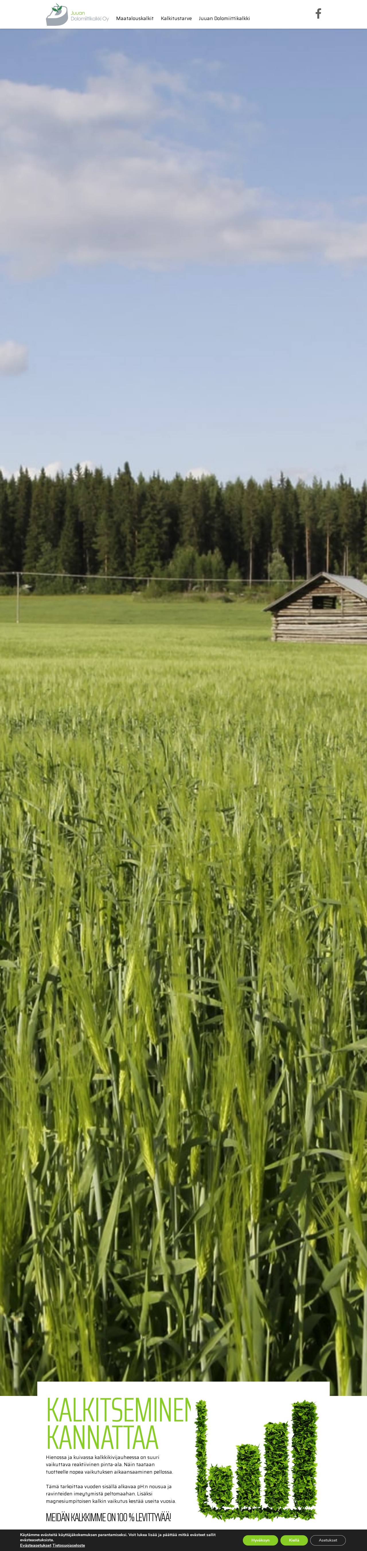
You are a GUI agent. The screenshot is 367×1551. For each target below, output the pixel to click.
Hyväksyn (260, 1540)
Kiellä (294, 1540)
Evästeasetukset (35, 1545)
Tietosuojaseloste (68, 1545)
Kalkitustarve (176, 18)
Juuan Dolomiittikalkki (224, 18)
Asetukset (328, 1540)
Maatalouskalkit (135, 18)
